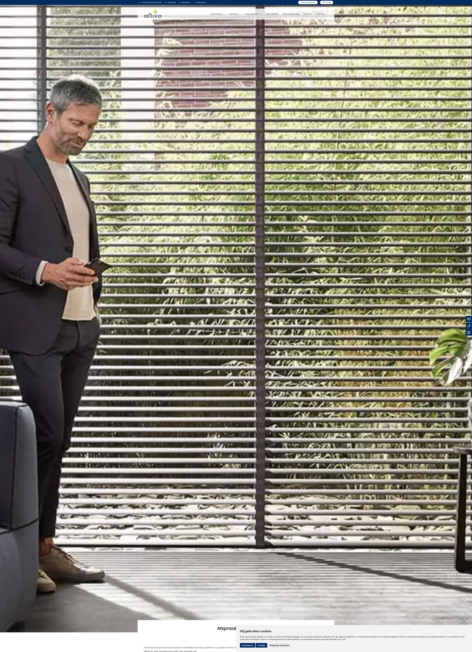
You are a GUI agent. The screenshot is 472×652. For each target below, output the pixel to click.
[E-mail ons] (469, 319)
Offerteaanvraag (291, 14)
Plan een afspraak (308, 2)
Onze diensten (251, 14)
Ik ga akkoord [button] (247, 645)
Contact (307, 14)
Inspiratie (233, 14)
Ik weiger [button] (261, 645)
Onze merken (271, 14)
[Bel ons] (469, 326)
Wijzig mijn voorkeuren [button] (279, 645)
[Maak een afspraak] (469, 333)
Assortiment (216, 14)
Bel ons (326, 2)
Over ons (320, 14)
